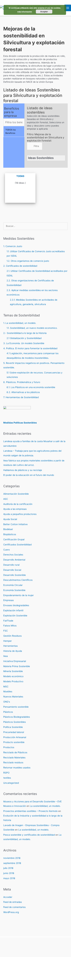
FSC (5, 630)
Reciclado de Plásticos (15, 752)
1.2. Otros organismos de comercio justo (28, 261)
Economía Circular (13, 585)
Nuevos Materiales (13, 696)
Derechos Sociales (13, 554)
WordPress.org (11, 912)
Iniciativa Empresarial (14, 661)
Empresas (8, 600)
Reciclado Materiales (14, 757)
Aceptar (44, 11)
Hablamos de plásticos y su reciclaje (22, 470)
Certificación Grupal (13, 539)
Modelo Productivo (13, 681)
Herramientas (10, 646)
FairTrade (8, 620)
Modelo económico (13, 676)
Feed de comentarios (14, 907)
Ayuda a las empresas (15, 509)
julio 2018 (8, 868)
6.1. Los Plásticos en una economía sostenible (31, 387)
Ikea (5, 656)
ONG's (6, 701)
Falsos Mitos (10, 625)
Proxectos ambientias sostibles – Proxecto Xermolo (30, 811)
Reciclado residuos (13, 762)
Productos (8, 747)
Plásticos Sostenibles (14, 722)
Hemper (7, 641)
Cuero (6, 549)
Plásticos (8, 712)
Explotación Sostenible (15, 615)
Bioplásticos (9, 534)
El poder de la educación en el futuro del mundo (28, 475)
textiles (7, 777)
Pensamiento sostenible (16, 706)
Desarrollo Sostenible (14, 575)
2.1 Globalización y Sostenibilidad (24, 338)
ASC (5, 499)
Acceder (7, 897)
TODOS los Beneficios (10, 131)
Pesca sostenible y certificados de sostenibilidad (29, 834)
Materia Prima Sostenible (16, 666)
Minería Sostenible (13, 671)
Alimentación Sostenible (16, 494)
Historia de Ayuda (12, 651)
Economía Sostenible (14, 590)
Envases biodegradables (16, 605)
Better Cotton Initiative (15, 524)
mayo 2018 (9, 878)
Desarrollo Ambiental (14, 559)
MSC (5, 686)
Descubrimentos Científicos (18, 580)
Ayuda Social (10, 519)
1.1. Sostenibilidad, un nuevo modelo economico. (32, 328)
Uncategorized (11, 783)
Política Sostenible (13, 727)
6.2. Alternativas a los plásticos (23, 392)
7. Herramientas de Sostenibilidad (21, 397)
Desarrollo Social (12, 570)
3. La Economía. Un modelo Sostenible (23, 343)
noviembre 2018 (11, 858)
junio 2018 (8, 873)
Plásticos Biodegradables (16, 717)
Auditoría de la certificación (17, 504)
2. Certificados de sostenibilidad (20, 266)
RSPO (6, 772)
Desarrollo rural (11, 564)
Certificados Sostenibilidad (17, 544)
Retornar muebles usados (16, 767)
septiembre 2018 (12, 863)
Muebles (7, 691)
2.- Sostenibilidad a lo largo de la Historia (25, 333)
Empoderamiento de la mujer (18, 595)
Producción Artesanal (14, 737)
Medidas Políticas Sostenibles (20, 422)
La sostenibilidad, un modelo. (45, 806)
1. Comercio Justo (12, 246)
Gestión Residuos (12, 635)
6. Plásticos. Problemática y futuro (21, 382)
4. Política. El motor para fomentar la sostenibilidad (30, 348)
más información (24, 11)
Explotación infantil (13, 610)
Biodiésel (8, 529)
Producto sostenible (13, 742)
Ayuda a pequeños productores (19, 514)
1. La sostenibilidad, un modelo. (19, 323)
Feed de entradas (12, 902)
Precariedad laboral (13, 732)
